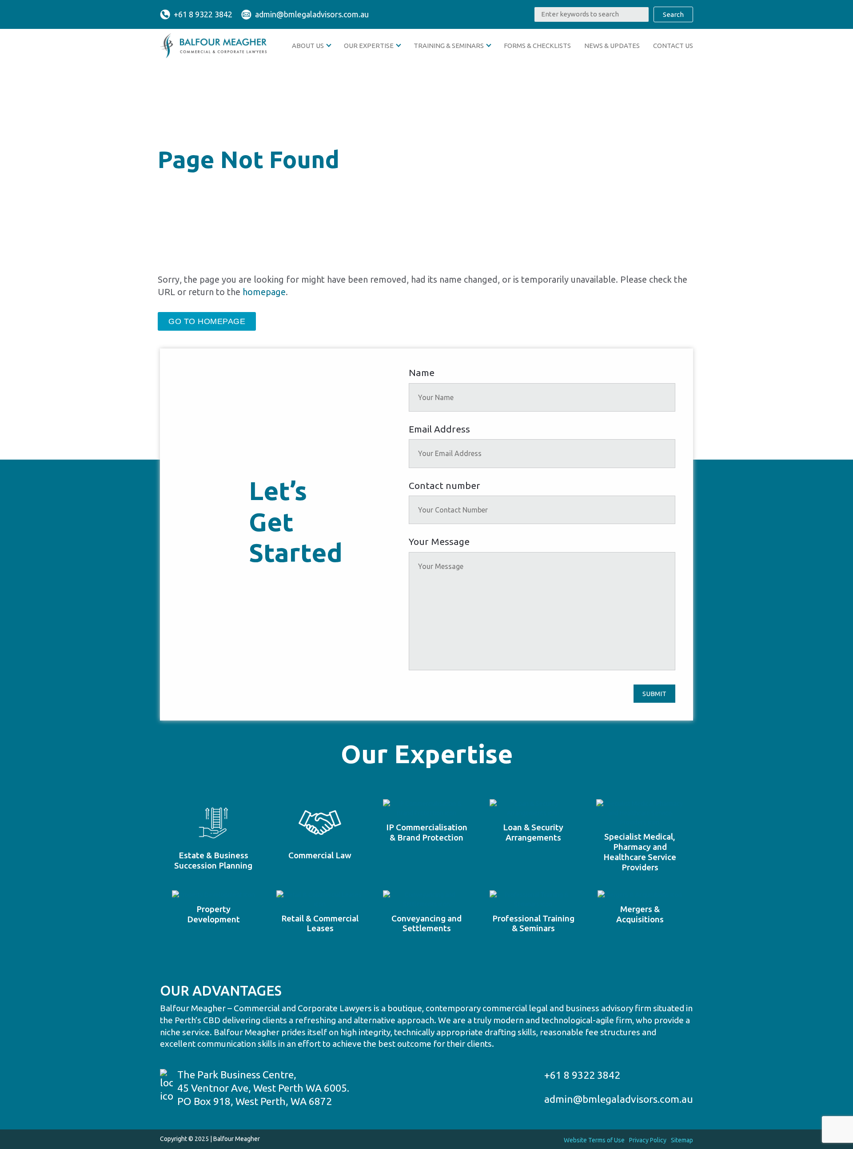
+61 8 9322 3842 (203, 14)
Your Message (439, 541)
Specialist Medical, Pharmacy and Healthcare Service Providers (639, 852)
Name (421, 372)
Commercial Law (319, 855)
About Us (308, 45)
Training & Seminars (449, 45)
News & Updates (612, 45)
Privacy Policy (647, 1140)
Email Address (439, 429)
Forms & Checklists (537, 45)
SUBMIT (654, 693)
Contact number (444, 485)
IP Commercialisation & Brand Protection (426, 832)
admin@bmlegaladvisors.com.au (312, 14)
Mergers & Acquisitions (640, 914)
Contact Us (673, 45)
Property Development (213, 914)
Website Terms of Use (594, 1140)
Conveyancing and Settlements (426, 923)
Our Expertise (369, 45)
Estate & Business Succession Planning (213, 860)
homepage (264, 292)
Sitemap (682, 1140)
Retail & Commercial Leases (320, 923)
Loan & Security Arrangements (533, 832)
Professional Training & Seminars (533, 923)
